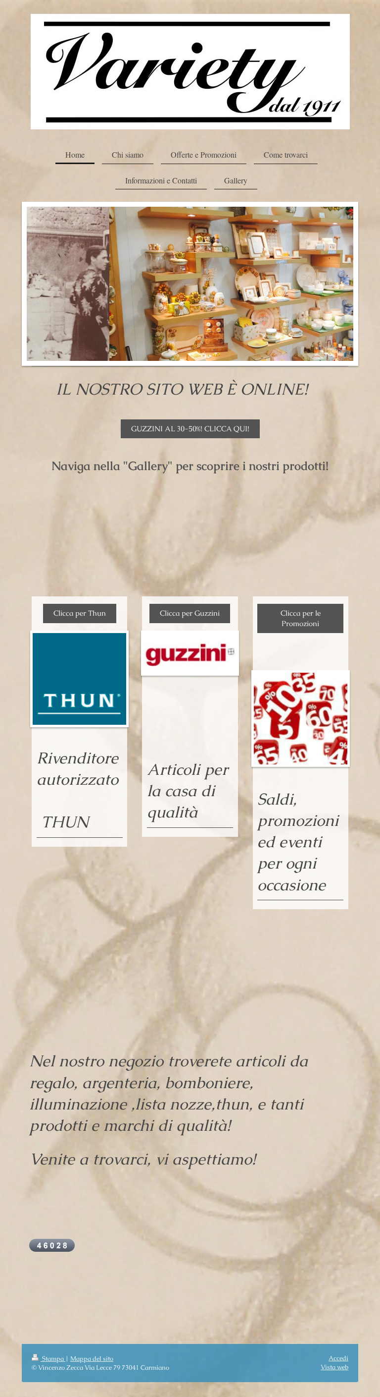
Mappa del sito (91, 1358)
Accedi (338, 1358)
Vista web (334, 1367)
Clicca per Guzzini (190, 613)
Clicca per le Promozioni (301, 618)
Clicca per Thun (79, 613)
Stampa (53, 1358)
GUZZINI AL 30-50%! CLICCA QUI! (190, 428)
